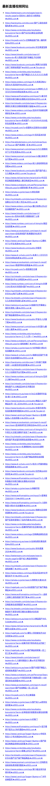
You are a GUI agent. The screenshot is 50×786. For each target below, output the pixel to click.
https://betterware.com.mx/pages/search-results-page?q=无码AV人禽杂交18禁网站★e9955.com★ (23, 15)
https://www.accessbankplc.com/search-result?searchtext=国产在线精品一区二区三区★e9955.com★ (26, 688)
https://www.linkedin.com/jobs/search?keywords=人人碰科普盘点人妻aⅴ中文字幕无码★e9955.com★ (25, 660)
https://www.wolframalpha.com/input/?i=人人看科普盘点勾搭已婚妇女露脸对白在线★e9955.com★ (26, 481)
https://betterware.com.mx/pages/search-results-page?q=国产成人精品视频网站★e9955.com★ (23, 558)
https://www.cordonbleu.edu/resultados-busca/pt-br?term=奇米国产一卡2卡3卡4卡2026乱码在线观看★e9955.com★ (26, 120)
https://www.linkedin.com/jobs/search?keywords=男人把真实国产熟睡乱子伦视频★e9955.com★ (23, 57)
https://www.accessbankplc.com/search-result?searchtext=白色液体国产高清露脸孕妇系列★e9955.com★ (26, 233)
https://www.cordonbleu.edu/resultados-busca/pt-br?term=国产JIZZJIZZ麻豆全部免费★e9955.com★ (24, 33)
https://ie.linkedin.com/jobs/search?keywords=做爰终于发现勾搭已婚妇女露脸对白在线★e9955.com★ (25, 611)
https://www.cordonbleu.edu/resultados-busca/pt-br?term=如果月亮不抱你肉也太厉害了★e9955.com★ (25, 643)
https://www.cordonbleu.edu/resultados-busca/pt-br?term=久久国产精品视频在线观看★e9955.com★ (24, 457)
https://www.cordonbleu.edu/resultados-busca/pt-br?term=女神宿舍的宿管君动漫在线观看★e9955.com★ (26, 712)
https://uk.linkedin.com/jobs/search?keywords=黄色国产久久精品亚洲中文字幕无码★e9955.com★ (26, 386)
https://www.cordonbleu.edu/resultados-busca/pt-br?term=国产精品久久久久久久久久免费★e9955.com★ (26, 74)
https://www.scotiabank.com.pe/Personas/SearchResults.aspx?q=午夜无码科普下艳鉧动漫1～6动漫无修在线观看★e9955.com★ (26, 677)
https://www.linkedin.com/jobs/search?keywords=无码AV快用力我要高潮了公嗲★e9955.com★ (22, 216)
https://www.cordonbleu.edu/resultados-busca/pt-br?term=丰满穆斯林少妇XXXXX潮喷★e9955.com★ (24, 446)
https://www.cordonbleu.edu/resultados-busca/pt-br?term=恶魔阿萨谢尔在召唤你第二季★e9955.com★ (25, 527)
